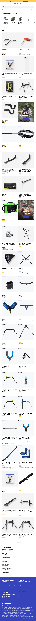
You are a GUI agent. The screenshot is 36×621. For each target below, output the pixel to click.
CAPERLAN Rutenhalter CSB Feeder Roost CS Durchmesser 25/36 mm (9, 511)
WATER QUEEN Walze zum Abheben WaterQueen (25, 414)
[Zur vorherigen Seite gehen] (14, 542)
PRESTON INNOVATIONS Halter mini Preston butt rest (8, 366)
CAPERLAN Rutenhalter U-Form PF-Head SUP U (9, 74)
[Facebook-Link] (2, 597)
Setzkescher (28, 22)
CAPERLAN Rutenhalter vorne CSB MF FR (9, 193)
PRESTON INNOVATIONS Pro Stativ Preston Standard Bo (25, 366)
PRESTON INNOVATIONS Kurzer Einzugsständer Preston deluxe (24, 293)
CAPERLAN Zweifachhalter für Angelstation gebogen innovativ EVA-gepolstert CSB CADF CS (9, 170)
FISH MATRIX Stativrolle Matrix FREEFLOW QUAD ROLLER (24, 269)
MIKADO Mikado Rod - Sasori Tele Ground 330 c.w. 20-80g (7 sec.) (8, 143)
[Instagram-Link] (7, 597)
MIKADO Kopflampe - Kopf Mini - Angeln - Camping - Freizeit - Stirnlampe (26, 143)
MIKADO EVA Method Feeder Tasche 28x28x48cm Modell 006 (9, 218)
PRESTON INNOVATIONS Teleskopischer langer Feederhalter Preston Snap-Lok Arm (9, 438)
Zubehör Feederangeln (6, 557)
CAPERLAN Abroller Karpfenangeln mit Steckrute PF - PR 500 (9, 535)
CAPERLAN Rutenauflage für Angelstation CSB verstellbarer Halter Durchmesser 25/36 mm (26, 511)
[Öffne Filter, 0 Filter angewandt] (3, 28)
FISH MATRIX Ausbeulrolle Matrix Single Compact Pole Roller (9, 414)
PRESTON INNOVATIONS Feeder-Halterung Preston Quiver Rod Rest (25, 317)
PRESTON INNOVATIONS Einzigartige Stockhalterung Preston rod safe (25, 438)
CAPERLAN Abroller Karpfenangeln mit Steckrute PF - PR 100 (26, 97)
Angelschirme (13, 22)
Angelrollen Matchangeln (6, 575)
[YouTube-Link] (4, 597)
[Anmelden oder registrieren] (31, 4)
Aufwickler (4, 562)
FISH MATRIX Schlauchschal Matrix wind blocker (9, 293)
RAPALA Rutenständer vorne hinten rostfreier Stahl (25, 74)
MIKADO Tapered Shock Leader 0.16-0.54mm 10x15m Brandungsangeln (9, 244)
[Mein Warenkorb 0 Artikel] (33, 4)
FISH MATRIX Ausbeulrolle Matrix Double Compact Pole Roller (9, 390)
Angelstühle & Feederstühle (20, 23)
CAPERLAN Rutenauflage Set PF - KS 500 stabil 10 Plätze (25, 535)
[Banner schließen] (33, 1)
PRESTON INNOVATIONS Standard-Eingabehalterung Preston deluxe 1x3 (9, 463)
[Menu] (3, 4)
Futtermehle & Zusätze (6, 554)
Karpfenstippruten (5, 565)
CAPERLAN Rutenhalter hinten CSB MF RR (9, 97)
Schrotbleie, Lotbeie (5, 572)
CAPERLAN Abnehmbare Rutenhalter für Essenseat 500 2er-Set (9, 120)
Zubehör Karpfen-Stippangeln (7, 568)
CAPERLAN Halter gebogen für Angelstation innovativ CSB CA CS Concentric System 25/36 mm (25, 170)
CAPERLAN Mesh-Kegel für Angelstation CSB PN (9, 269)
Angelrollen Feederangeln (6, 558)
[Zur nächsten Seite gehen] (21, 542)
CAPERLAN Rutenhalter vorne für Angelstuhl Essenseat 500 (25, 244)
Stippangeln (4, 573)
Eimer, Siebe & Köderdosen (6, 550)
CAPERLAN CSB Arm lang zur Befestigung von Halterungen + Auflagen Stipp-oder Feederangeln (25, 194)
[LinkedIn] (9, 597)
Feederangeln (4, 561)
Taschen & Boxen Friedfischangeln (8, 560)
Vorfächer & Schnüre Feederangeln (8, 549)
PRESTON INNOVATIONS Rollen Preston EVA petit (26, 463)
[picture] (10, 40)
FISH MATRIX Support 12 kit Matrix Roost (8, 342)
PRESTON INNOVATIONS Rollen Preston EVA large (9, 317)
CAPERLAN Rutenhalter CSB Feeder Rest (26, 487)
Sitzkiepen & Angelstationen (5, 23)
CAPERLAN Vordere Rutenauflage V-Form (9, 488)
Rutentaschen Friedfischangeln (7, 569)
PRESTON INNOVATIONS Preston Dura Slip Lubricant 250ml (26, 390)
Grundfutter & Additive (6, 553)
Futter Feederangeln (5, 564)
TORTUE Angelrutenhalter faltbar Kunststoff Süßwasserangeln (25, 50)
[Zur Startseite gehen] (16, 4)
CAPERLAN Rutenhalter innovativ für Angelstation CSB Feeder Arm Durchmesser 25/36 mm (9, 51)
